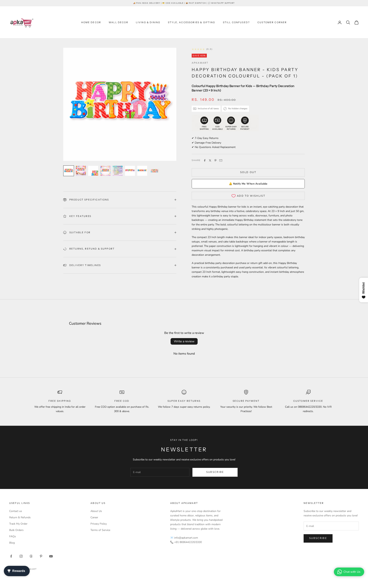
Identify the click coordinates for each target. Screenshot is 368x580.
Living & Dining (148, 22)
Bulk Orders (16, 530)
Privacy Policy (98, 524)
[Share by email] (220, 160)
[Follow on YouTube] (51, 556)
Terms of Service (100, 530)
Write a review (184, 341)
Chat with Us (351, 572)
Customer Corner (272, 22)
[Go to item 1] (68, 170)
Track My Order (18, 524)
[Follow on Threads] (31, 556)
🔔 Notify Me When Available (248, 184)
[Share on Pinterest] (215, 160)
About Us (96, 511)
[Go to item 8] (154, 170)
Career (94, 517)
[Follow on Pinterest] (41, 556)
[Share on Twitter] (210, 160)
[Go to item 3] (93, 170)
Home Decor (91, 22)
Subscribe (215, 472)
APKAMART (200, 62)
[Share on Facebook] (204, 160)
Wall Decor (118, 22)
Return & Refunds (20, 517)
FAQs (12, 536)
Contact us (15, 511)
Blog (12, 543)
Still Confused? (236, 22)
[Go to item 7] (142, 170)
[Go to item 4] (105, 170)
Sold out (248, 172)
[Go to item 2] (81, 170)
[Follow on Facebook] (11, 556)
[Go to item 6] (130, 170)
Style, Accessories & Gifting (191, 22)
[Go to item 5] (117, 170)
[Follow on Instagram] (21, 556)
